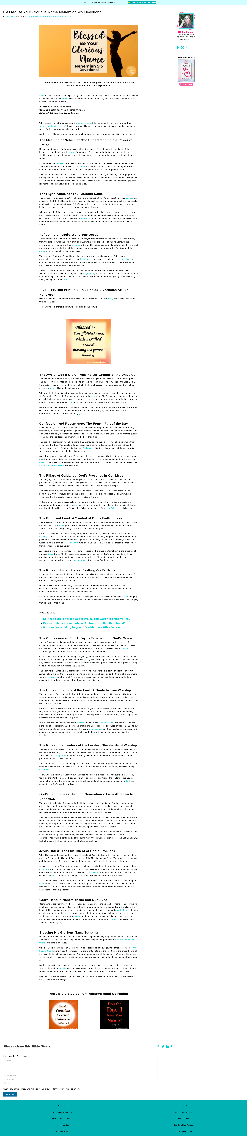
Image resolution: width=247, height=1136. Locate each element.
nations (45, 869)
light (75, 505)
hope (54, 875)
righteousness (95, 729)
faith (128, 781)
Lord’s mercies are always (51, 465)
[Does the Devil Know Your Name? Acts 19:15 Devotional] (114, 1001)
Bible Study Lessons (35, 16)
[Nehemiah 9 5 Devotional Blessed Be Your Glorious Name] (88, 26)
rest (93, 396)
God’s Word (88, 448)
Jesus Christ (72, 543)
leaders (59, 163)
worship (53, 388)
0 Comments (69, 16)
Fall (43, 16)
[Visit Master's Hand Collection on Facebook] (178, 48)
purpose (80, 723)
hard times (44, 770)
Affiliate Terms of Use (184, 1131)
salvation (93, 872)
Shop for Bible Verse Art (184, 1112)
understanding (108, 723)
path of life (122, 910)
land (71, 402)
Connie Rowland (10, 16)
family (110, 299)
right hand (113, 919)
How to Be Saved (184, 1106)
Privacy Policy (63, 1106)
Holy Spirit (111, 508)
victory (78, 916)
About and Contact (184, 1118)
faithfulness (85, 259)
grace (64, 99)
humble (124, 648)
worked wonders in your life (52, 126)
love (43, 96)
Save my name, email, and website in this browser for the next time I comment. (42, 1089)
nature (84, 218)
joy (72, 732)
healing (42, 462)
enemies (76, 245)
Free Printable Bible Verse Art (54, 16)
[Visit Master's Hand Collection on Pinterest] (182, 48)
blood (41, 884)
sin (58, 642)
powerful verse (85, 123)
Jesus (50, 554)
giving (42, 251)
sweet (62, 525)
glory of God (125, 259)
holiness (129, 198)
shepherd (60, 755)
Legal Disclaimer (63, 1125)
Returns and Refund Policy (63, 1112)
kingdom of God (79, 560)
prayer (71, 152)
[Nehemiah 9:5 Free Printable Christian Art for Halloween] (88, 320)
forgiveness (52, 677)
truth (65, 280)
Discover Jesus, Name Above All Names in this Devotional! (84, 623)
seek (126, 597)
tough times (88, 273)
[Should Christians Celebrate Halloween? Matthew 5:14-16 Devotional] (63, 1001)
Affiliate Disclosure (63, 1131)
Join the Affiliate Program (184, 1125)
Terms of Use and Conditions (63, 1118)
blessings (43, 537)
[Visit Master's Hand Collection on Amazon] (187, 48)
